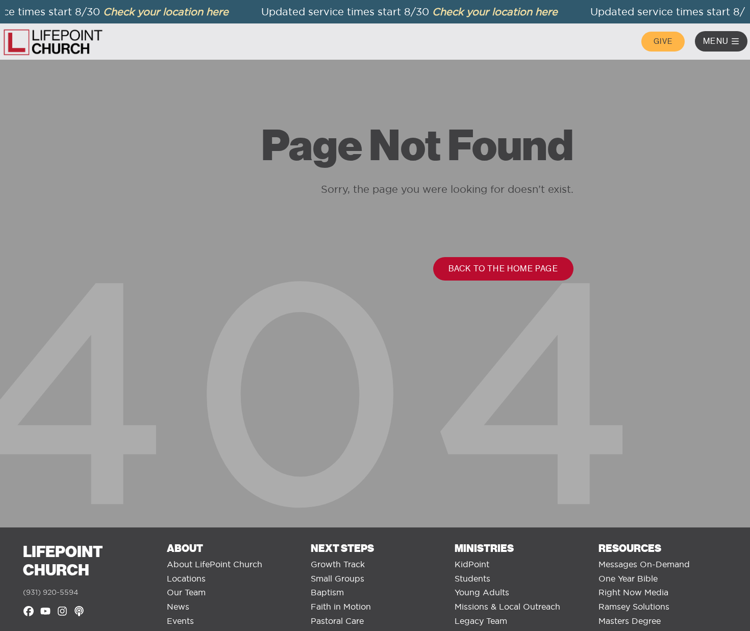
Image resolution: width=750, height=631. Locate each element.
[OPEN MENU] (735, 41)
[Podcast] (79, 611)
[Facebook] (28, 611)
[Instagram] (62, 611)
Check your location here (160, 11)
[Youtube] (45, 611)
